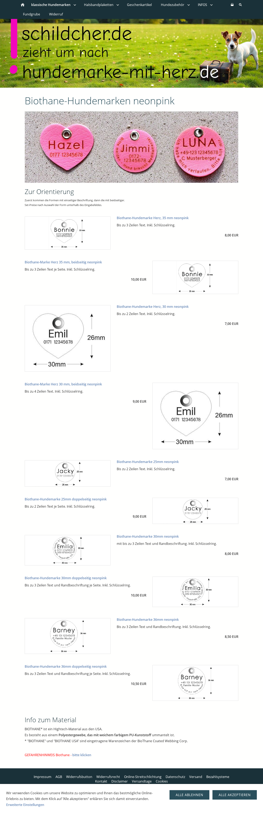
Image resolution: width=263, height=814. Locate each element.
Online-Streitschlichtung (142, 776)
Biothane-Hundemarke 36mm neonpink (148, 619)
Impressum (42, 776)
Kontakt (101, 781)
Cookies (162, 781)
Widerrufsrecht (108, 776)
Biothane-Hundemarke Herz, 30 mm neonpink (153, 306)
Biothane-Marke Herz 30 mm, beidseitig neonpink (63, 384)
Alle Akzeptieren (235, 795)
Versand (195, 776)
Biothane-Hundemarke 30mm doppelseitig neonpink (66, 578)
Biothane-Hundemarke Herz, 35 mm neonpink (153, 218)
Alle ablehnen (189, 795)
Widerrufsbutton (79, 776)
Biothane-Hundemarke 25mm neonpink (148, 461)
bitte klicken (81, 755)
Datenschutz (175, 776)
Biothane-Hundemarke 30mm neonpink (148, 536)
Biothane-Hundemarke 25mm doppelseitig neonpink (66, 499)
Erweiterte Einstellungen (25, 804)
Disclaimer (119, 781)
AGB (58, 776)
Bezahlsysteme (217, 776)
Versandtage (142, 781)
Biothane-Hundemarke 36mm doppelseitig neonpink (66, 666)
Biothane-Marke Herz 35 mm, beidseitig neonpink (63, 262)
